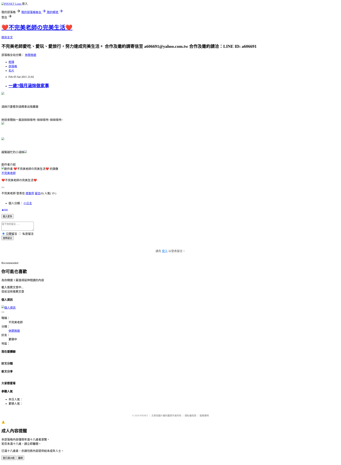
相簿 (11, 62)
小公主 (27, 203)
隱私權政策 (190, 415)
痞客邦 (30, 193)
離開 (20, 458)
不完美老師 (8, 173)
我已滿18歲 (9, 458)
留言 (37, 193)
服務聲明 (204, 415)
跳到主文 (7, 37)
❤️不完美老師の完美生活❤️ (36, 27)
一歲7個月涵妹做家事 (29, 85)
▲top (4, 209)
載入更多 (7, 216)
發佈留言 (7, 238)
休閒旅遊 (30, 54)
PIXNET (144, 415)
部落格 (13, 66)
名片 (11, 70)
